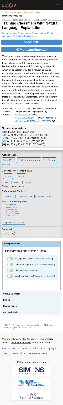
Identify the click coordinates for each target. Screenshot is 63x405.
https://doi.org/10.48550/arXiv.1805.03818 (33, 121)
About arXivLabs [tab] (11, 312)
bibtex (13, 204)
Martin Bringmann (12, 213)
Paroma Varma (24, 33)
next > (21, 176)
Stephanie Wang (39, 33)
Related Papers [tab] (10, 306)
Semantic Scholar (45, 196)
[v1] (4, 135)
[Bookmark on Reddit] (13, 234)
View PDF (31, 42)
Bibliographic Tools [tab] (12, 244)
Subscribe (37, 348)
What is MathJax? (22, 327)
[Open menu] (57, 5)
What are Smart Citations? (44, 276)
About (4, 348)
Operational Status (38, 353)
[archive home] (9, 5)
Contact (24, 348)
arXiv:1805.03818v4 (26, 118)
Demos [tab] (6, 300)
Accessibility (19, 353)
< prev (8, 176)
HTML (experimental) (32, 49)
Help (14, 348)
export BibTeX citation (14, 223)
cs (23, 186)
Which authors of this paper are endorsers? (24, 325)
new (6, 182)
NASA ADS (9, 196)
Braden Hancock (9, 33)
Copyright (51, 348)
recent (16, 182)
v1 (25, 20)
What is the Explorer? (43, 259)
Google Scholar (25, 196)
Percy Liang (18, 36)
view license (6, 164)
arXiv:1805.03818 (22, 115)
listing (7, 204)
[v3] (4, 141)
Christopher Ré (30, 36)
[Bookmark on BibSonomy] (5, 234)
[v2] (4, 138)
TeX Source (49, 160)
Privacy (5, 353)
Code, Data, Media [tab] (11, 294)
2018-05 (28, 182)
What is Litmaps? (29, 270)
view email (30, 132)
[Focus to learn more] (53, 121)
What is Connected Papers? (43, 265)
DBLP (5, 201)
